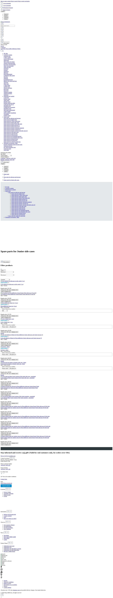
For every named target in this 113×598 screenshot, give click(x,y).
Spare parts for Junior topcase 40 (19, 200)
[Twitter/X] (1, 576)
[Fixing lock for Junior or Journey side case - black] (13, 362)
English (6, 15)
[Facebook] (1, 567)
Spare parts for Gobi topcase (18, 207)
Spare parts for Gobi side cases (18, 206)
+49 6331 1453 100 (5, 469)
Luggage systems (9, 188)
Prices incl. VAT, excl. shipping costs (9, 289)
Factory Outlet (7, 492)
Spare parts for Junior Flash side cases (20, 198)
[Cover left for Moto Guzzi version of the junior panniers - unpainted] (18, 396)
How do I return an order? (10, 518)
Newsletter (6, 535)
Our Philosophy (7, 526)
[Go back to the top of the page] (2, 594)
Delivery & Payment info (10, 514)
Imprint (5, 580)
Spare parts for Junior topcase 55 (19, 199)
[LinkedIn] (1, 574)
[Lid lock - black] (5, 346)
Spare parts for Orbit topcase (18, 209)
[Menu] (2, 23)
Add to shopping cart (5, 291)
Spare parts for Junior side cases (19, 196)
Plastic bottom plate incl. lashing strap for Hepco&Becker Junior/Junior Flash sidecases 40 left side (24, 407)
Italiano (6, 19)
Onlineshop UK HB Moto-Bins (11, 550)
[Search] (2, 28)
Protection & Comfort (10, 189)
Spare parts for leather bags (18, 193)
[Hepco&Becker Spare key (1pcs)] (9, 303)
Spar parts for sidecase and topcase (16, 192)
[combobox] (8, 26)
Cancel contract (6, 485)
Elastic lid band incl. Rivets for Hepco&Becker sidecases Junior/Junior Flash (19, 387)
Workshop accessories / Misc (12, 217)
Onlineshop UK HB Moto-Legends (12, 548)
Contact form (4, 479)
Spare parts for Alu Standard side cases (20, 211)
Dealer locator (7, 495)
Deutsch (6, 14)
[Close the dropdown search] (2, 30)
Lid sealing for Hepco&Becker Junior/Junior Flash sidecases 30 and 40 (18, 294)
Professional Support (8, 7)
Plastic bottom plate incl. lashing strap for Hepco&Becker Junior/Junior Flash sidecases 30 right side (25, 437)
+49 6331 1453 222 (5, 465)
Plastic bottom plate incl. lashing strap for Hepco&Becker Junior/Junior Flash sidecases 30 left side (24, 417)
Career (5, 539)
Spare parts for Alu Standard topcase (20, 210)
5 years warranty (8, 515)
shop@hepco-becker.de (6, 483)
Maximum (7, 275)
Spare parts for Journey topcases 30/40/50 (21, 202)
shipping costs (16, 590)
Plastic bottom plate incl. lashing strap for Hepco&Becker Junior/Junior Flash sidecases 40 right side (25, 427)
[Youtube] (1, 572)
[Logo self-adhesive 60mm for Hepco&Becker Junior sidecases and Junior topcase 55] (22, 334)
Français (6, 17)
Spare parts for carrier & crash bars (16, 216)
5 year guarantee (7, 3)
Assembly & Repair (8, 493)
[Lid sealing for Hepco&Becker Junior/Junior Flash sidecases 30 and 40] (18, 293)
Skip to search (14, 1)
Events (5, 496)
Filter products (6, 262)
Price (2, 270)
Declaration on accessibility (10, 584)
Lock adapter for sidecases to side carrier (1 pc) (12, 284)
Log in (2, 46)
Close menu (6, 43)
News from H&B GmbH (10, 537)
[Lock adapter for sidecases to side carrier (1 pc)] (13, 281)
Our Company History (9, 525)
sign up (3, 47)
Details (2, 333)
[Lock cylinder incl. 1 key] (7, 319)
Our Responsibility (8, 527)
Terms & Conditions (9, 582)
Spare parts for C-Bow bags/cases (19, 195)
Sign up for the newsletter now (8, 456)
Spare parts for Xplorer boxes (18, 213)
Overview (3, 48)
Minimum (7, 272)
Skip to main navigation (24, 1)
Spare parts (8, 191)
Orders (18, 48)
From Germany (6, 10)
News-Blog (6, 538)
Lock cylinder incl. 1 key (7, 322)
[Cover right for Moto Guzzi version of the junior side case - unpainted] (18, 376)
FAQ (5, 517)
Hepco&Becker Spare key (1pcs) (9, 306)
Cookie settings (7, 587)
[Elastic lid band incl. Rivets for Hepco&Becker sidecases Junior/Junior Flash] (20, 386)
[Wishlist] (1, 38)
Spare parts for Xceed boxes (18, 214)
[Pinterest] (1, 578)
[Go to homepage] (5, 21)
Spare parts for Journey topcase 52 (19, 203)
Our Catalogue (7, 529)
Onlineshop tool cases (9, 546)
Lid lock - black (4, 350)
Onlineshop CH (7, 547)
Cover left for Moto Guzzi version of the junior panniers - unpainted (17, 397)
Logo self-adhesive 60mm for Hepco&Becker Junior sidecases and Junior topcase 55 (21, 338)
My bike (7, 187)
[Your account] (2, 40)
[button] (56, 283)
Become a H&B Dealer (9, 551)
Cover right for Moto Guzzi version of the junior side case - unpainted (17, 377)
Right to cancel (7, 583)
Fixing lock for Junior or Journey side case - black (13, 364)
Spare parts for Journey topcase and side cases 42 (23, 204)
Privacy (5, 586)
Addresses (14, 48)
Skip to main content (6, 1)
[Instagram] (1, 570)
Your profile (9, 48)
